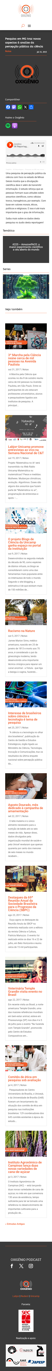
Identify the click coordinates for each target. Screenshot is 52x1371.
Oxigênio (9, 169)
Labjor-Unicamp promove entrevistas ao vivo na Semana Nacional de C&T (26, 450)
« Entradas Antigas (15, 1224)
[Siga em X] (21, 1266)
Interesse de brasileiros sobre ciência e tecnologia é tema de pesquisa (24, 717)
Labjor (16, 1296)
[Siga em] (40, 1266)
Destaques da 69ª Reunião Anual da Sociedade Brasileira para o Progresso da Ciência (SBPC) (22, 904)
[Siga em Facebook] (12, 1266)
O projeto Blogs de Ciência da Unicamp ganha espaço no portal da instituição (24, 543)
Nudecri (25, 1296)
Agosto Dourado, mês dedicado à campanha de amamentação (25, 808)
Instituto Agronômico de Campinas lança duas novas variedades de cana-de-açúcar (25, 1167)
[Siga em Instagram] (31, 1266)
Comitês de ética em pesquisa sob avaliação (24, 1078)
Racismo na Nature (21, 631)
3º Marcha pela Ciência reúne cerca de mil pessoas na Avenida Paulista (24, 359)
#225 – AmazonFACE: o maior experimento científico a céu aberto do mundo (26, 247)
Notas (26, 369)
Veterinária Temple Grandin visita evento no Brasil (25, 992)
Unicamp (34, 1296)
